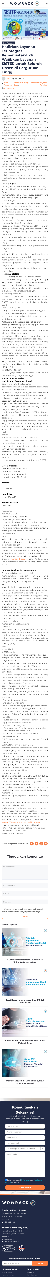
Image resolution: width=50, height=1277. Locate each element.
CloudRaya (30, 1272)
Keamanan (35, 83)
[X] (41, 843)
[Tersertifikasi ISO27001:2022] (8, 1248)
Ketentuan (25, 1180)
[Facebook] (32, 843)
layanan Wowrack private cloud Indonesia (21, 822)
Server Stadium (32, 1275)
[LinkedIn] (36, 843)
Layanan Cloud (7, 1272)
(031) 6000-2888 (9, 1222)
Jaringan (26, 83)
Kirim (25, 917)
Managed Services (8, 1275)
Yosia (8, 79)
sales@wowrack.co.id (11, 1241)
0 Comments (9, 88)
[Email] (46, 843)
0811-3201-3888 (9, 1239)
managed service (19, 559)
